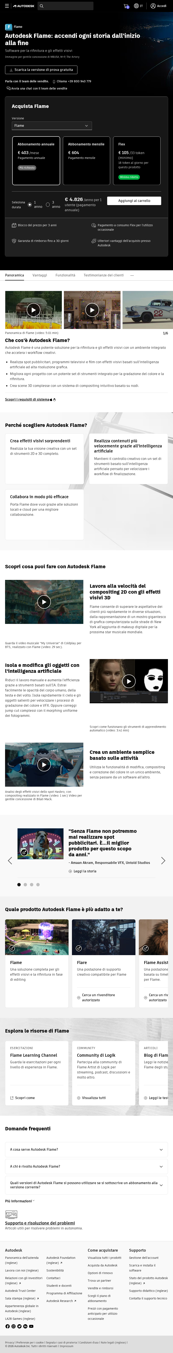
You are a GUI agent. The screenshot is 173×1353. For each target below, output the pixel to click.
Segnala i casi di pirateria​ (61, 1342)
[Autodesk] (24, 6)
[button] (52, 125)
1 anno (38, 204)
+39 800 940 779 (79, 81)
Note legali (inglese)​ (113, 1342)
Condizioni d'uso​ (89, 1342)
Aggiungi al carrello (134, 200)
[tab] (33, 310)
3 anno (56, 204)
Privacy (9, 1342)
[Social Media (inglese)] (19, 1326)
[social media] (19, 1326)
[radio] (36, 161)
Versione (18, 118)
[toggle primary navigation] (9, 6)
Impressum (66, 1346)
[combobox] (65, 6)
